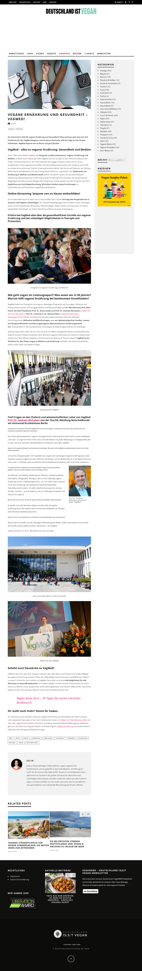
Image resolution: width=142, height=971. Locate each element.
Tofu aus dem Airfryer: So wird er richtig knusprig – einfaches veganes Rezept (60, 899)
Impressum (15, 876)
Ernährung (36, 738)
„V (62, 314)
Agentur (52, 2)
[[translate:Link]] (125, 2)
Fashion (103, 86)
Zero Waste (105, 150)
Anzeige (103, 70)
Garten (103, 96)
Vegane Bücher (72, 945)
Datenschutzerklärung (19, 879)
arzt (10, 738)
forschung (48, 738)
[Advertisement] (71, 34)
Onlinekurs (104, 125)
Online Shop (105, 122)
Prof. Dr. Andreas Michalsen (24, 420)
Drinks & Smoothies (108, 83)
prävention (83, 738)
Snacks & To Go (106, 138)
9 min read (19, 128)
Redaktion (12, 851)
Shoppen (104, 134)
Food (102, 90)
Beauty (103, 74)
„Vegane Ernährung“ (65, 726)
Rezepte (51, 53)
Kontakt (36, 2)
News (102, 118)
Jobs (45, 2)
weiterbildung (32, 742)
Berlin (26, 738)
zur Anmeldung (90, 891)
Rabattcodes (16, 53)
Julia (13, 123)
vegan (21, 742)
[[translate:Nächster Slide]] (88, 814)
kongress (71, 738)
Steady (40, 53)
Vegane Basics (106, 144)
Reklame (12, 742)
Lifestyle (64, 53)
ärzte (18, 738)
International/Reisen (108, 109)
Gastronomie (105, 99)
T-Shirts (89, 53)
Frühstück (104, 93)
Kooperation (24, 2)
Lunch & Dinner (106, 115)
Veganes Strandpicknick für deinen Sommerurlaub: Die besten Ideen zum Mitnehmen (28, 845)
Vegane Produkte (107, 147)
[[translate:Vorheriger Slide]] (82, 814)
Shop (30, 53)
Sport (102, 141)
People (103, 128)
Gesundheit (60, 738)
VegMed (31, 155)
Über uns (13, 2)
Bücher (77, 53)
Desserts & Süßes (107, 80)
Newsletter (104, 53)
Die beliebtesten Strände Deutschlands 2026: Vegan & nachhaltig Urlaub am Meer (67, 844)
